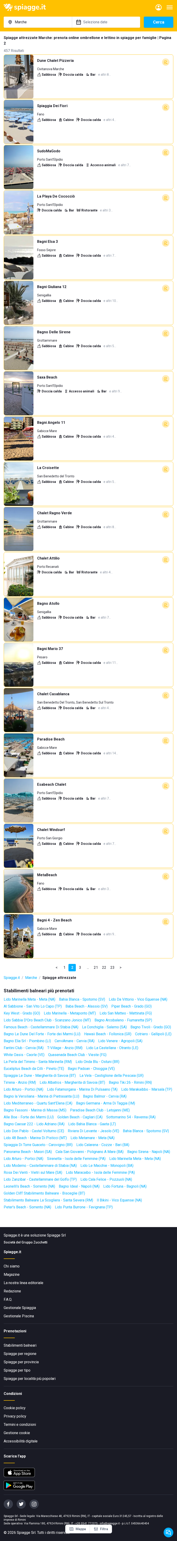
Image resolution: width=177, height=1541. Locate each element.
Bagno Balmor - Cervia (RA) (105, 1096)
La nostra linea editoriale (23, 1283)
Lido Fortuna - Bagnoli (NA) (125, 1186)
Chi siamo (12, 1266)
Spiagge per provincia (21, 1362)
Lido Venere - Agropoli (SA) (120, 1041)
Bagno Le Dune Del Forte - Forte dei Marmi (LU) (42, 1034)
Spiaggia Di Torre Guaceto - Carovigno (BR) (38, 1145)
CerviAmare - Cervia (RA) (74, 1041)
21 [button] (96, 967)
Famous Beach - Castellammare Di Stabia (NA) (41, 1027)
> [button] (120, 967)
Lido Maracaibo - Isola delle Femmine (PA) (100, 1172)
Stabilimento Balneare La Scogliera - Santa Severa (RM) (48, 1200)
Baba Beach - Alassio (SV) (86, 1006)
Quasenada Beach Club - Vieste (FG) (77, 1055)
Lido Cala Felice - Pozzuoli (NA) (106, 1179)
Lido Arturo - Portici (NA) (23, 1089)
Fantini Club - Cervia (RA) (24, 1048)
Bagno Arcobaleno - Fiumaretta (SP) (123, 1020)
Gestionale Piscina (19, 1316)
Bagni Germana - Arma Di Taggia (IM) (105, 1103)
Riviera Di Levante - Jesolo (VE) (93, 1131)
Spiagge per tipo (17, 1370)
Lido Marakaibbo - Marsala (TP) (146, 1089)
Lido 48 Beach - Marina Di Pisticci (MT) (35, 1138)
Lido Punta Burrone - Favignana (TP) (84, 1207)
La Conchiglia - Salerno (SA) (104, 1027)
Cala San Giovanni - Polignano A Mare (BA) (90, 1152)
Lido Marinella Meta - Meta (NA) (29, 999)
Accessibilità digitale (21, 1441)
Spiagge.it (12, 977)
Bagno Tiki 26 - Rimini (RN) (130, 1082)
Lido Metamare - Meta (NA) (93, 1138)
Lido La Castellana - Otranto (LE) (112, 1048)
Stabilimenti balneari (20, 1345)
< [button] (57, 967)
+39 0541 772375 (86, 1523)
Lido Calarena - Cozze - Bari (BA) (102, 1145)
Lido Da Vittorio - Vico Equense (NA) (138, 999)
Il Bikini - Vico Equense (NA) (119, 1200)
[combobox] (38, 22)
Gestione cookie (17, 1433)
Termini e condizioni (20, 1424)
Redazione (12, 1291)
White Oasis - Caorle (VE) (24, 1055)
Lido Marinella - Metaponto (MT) (70, 1013)
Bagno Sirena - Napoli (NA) (148, 1152)
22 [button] (104, 967)
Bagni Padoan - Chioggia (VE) (91, 1068)
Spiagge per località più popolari (30, 1378)
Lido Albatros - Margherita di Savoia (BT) (72, 1082)
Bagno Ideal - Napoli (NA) (79, 1186)
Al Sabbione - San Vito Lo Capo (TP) (33, 1006)
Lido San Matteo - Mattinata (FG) (126, 1013)
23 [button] (112, 967)
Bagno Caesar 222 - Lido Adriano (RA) (34, 1124)
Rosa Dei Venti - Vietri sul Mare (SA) (33, 1172)
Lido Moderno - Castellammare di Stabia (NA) (40, 1165)
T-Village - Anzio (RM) (65, 1048)
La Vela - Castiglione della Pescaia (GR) (112, 1075)
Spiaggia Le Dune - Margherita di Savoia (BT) (40, 1075)
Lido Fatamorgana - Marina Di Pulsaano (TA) (82, 1089)
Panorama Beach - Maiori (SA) (28, 1152)
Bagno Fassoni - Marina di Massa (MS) (35, 1110)
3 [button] (80, 967)
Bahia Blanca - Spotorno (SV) (82, 999)
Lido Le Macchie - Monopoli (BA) (106, 1165)
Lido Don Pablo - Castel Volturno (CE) (34, 1131)
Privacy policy (15, 1416)
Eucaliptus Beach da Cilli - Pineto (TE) (34, 1068)
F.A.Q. (8, 1299)
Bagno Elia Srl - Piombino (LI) (27, 1041)
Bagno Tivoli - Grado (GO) (150, 1027)
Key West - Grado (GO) (22, 1013)
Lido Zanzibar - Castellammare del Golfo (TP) (40, 1179)
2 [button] (72, 967)
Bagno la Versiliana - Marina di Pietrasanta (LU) (41, 1096)
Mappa (81, 1529)
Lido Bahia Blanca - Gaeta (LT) (92, 1124)
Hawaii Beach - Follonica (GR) (107, 1034)
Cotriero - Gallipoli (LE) (153, 1034)
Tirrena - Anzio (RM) (20, 1082)
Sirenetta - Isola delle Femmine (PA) (76, 1158)
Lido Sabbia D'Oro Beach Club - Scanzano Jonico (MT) (47, 1020)
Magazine (12, 1274)
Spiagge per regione (20, 1353)
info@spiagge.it (110, 1523)
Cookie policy (15, 1408)
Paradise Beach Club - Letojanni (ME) (100, 1110)
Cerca (158, 22)
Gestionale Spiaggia (20, 1308)
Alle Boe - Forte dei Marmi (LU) (29, 1117)
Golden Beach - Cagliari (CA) (80, 1117)
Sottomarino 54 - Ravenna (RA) (131, 1117)
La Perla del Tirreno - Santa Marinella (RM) (38, 1061)
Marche (31, 977)
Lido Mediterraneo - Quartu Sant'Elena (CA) (38, 1103)
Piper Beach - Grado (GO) (131, 1006)
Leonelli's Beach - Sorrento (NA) (29, 1186)
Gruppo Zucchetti (34, 1242)
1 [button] (64, 967)
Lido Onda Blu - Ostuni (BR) (97, 1061)
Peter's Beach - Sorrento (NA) (27, 1207)
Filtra (104, 1529)
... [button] (88, 967)
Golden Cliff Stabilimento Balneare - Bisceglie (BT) (44, 1193)
